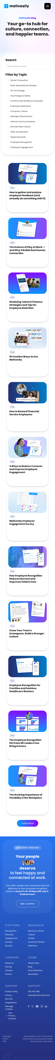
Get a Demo (27, 903)
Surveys (8, 945)
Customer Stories (36, 942)
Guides (31, 938)
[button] (47, 6)
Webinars (32, 945)
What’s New (33, 963)
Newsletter (33, 974)
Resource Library (36, 931)
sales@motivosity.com (39, 995)
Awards (8, 942)
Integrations (11, 1002)
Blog (30, 966)
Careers (9, 970)
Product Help (11, 991)
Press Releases (35, 970)
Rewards (9, 934)
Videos (31, 934)
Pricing (8, 966)
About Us (9, 963)
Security (9, 998)
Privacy (8, 995)
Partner (8, 974)
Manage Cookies (9, 1008)
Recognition (11, 931)
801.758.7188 (34, 991)
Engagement (11, 938)
